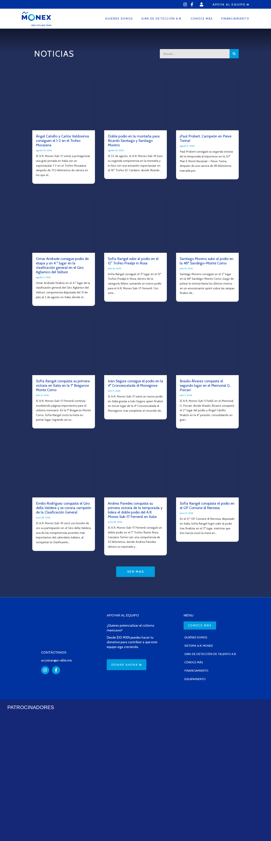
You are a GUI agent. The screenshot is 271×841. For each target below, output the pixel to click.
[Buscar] (234, 53)
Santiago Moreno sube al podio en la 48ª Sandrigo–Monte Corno (206, 260)
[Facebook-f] (192, 4)
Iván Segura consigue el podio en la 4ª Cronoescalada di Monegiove (135, 383)
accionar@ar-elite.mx (56, 660)
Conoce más (202, 18)
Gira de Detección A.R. (161, 18)
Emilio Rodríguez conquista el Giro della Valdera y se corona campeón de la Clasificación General (63, 507)
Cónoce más (193, 662)
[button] (135, 571)
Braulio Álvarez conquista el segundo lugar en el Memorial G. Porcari (205, 385)
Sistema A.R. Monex (198, 645)
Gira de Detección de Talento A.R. (210, 654)
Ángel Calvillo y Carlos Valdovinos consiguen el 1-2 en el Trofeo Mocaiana (62, 140)
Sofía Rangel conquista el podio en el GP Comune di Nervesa (207, 505)
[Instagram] (185, 4)
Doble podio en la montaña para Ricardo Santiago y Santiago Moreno (134, 140)
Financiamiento (235, 18)
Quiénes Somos (119, 18)
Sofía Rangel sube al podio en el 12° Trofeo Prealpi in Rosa (133, 260)
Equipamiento (195, 679)
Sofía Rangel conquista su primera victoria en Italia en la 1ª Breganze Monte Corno (63, 385)
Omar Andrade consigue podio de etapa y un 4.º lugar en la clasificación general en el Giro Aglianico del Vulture (62, 265)
